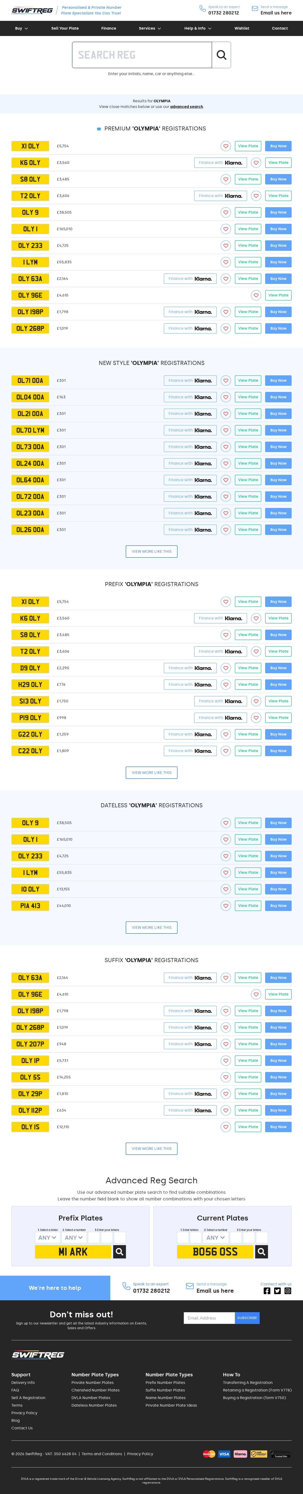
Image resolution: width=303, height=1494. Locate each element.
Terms (16, 1405)
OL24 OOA (30, 463)
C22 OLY (30, 751)
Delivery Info (23, 1382)
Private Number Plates (92, 1382)
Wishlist (242, 28)
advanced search (186, 106)
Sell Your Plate (65, 28)
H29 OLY (30, 684)
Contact (280, 28)
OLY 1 (30, 229)
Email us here (276, 13)
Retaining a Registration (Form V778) (257, 1390)
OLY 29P (30, 1093)
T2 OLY (30, 195)
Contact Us (22, 1428)
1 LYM (30, 262)
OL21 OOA (30, 413)
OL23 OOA (30, 513)
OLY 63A (30, 278)
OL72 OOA (30, 496)
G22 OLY (30, 734)
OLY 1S (30, 1127)
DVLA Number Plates (90, 1397)
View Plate (248, 146)
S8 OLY (30, 179)
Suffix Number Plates (165, 1390)
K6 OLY (30, 162)
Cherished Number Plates (95, 1390)
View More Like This (151, 551)
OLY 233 (30, 245)
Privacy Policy (24, 1413)
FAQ (15, 1390)
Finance (108, 28)
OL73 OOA (30, 446)
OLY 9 (30, 212)
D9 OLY (30, 668)
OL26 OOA (30, 529)
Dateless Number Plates (94, 1405)
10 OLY (30, 889)
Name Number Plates (166, 1397)
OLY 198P (30, 311)
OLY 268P (30, 328)
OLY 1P (30, 1060)
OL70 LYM (30, 430)
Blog (15, 1420)
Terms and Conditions (102, 1454)
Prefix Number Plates (165, 1382)
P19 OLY (30, 717)
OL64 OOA (30, 480)
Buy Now (278, 146)
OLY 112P (30, 1110)
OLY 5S (30, 1077)
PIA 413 (30, 905)
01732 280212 (223, 13)
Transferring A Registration (248, 1382)
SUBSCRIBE (247, 1318)
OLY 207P (30, 1044)
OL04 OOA (30, 397)
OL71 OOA (30, 380)
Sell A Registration (28, 1397)
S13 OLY (30, 701)
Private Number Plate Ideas (171, 1405)
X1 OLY (30, 146)
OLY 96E (30, 295)
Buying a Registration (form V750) (254, 1397)
